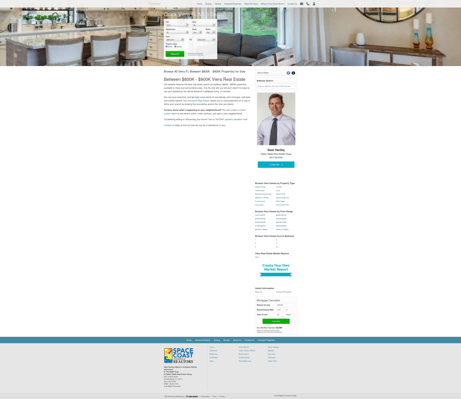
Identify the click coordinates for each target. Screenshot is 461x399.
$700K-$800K (260, 226)
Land (278, 190)
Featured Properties (283, 292)
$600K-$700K (281, 222)
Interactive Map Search (199, 100)
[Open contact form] (301, 3)
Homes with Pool (282, 205)
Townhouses (260, 190)
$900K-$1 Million (261, 229)
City (167, 22)
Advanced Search (195, 53)
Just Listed (259, 205)
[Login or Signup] (314, 3)
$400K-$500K (281, 218)
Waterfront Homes (262, 197)
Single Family (260, 187)
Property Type (171, 44)
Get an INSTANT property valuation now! (227, 119)
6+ (277, 247)
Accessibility (205, 396)
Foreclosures (260, 201)
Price (168, 36)
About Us (258, 292)
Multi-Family (280, 194)
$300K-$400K (260, 218)
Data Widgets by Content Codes (285, 395)
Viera (257, 257)
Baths (208, 29)
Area (194, 22)
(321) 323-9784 (276, 157)
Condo (179, 46)
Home (169, 46)
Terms (214, 396)
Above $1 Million (282, 229)
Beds (194, 29)
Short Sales (280, 201)
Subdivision (171, 29)
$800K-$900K (281, 226)
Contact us (169, 125)
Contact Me (275, 165)
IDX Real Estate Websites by (174, 396)
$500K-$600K (260, 222)
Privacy (222, 396)
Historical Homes (282, 197)
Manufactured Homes (263, 194)
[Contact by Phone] (307, 3)
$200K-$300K (281, 215)
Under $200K (260, 215)
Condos (279, 187)
